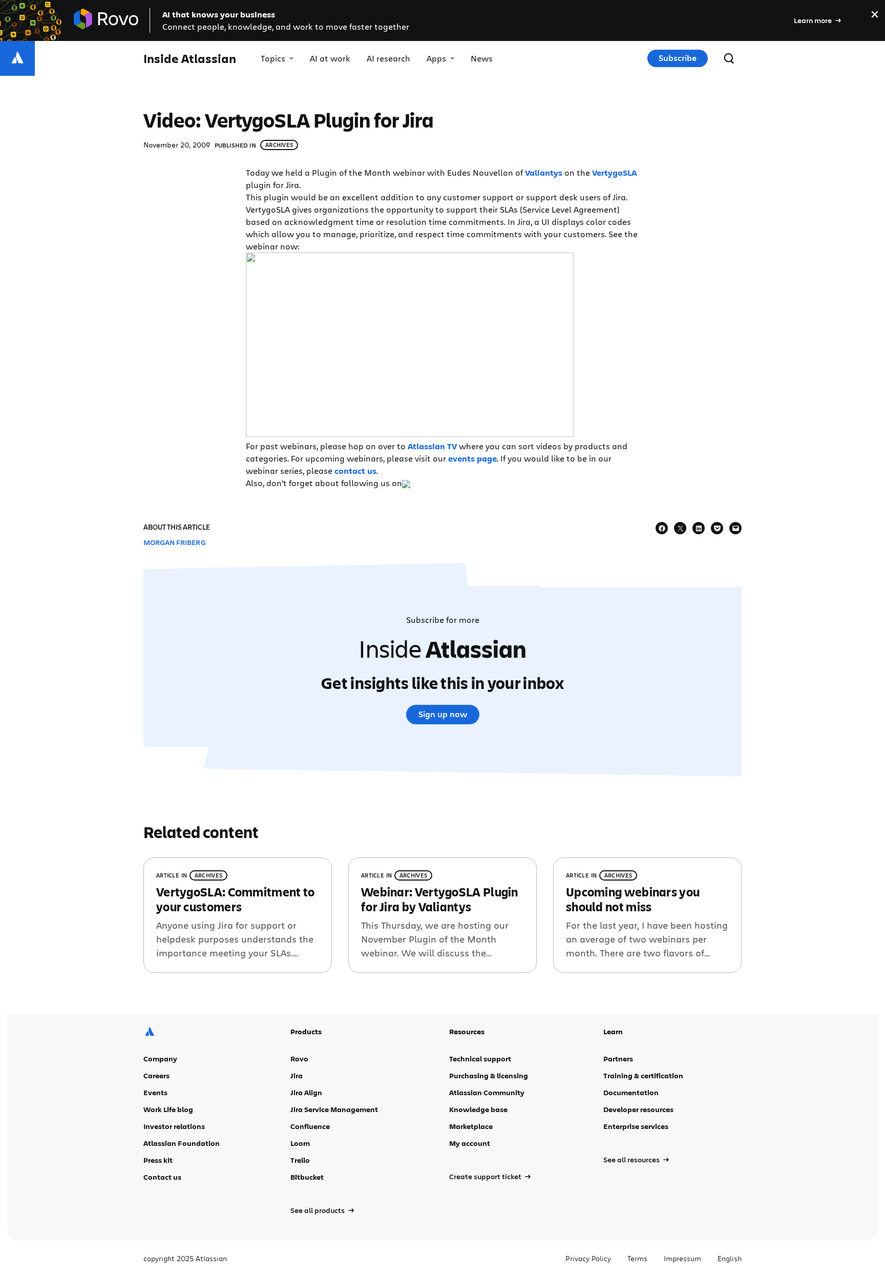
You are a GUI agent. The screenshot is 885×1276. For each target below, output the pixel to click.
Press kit (158, 1160)
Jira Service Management (334, 1109)
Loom (300, 1143)
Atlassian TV (432, 446)
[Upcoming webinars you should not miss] (647, 915)
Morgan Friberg (174, 542)
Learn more (813, 20)
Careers (156, 1075)
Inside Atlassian (189, 59)
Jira (296, 1075)
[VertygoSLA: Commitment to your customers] (237, 915)
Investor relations (174, 1126)
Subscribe (678, 58)
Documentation (631, 1092)
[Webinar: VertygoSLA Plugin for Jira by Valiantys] (442, 915)
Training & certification (643, 1075)
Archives (279, 145)
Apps (436, 58)
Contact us (162, 1177)
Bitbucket (307, 1177)
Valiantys (543, 172)
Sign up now (442, 714)
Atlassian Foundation (181, 1143)
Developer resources (638, 1109)
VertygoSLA (614, 172)
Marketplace (471, 1126)
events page (472, 458)
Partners (618, 1058)
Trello (300, 1160)
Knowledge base (478, 1109)
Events (155, 1092)
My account (469, 1143)
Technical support (480, 1058)
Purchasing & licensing (488, 1075)
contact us (355, 470)
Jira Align (306, 1092)
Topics (273, 58)
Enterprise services (635, 1126)
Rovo (299, 1058)
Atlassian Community (486, 1092)
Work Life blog (168, 1109)
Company (160, 1058)
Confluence (310, 1126)
